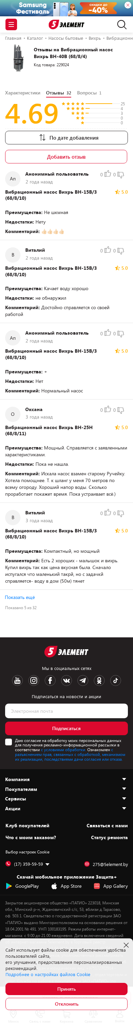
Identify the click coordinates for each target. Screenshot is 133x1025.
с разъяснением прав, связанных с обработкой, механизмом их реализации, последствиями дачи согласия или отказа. (70, 754)
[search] (120, 24)
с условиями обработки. (63, 749)
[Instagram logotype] (33, 680)
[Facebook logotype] (50, 680)
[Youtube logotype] (17, 680)
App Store (71, 886)
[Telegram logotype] (82, 680)
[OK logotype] (99, 680)
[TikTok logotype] (115, 680)
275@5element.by (110, 864)
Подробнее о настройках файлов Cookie (47, 974)
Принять (66, 989)
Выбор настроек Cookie (27, 851)
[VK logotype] (66, 680)
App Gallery (115, 886)
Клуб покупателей (27, 826)
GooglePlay (27, 886)
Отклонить (66, 1004)
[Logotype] (67, 25)
